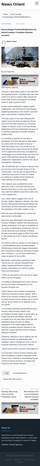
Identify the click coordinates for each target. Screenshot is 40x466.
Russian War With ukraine (12, 379)
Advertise (17, 460)
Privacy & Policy (29, 460)
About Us (8, 460)
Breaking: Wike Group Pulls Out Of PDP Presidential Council (9, 394)
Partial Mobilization (19, 373)
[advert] (20, 80)
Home (5, 14)
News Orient (13, 4)
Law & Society (15, 14)
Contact (20, 462)
